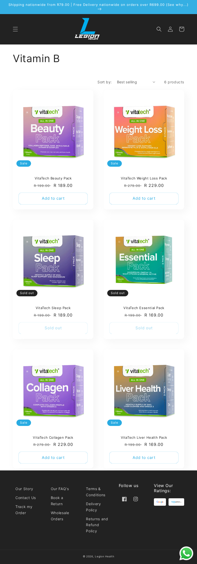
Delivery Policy (93, 507)
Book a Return (57, 500)
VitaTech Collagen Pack (53, 437)
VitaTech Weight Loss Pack (144, 178)
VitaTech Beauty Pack (53, 178)
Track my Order (24, 509)
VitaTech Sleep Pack (53, 308)
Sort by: (104, 82)
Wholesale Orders (60, 516)
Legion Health (104, 556)
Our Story (24, 489)
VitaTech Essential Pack (143, 308)
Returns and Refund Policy (97, 525)
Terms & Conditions (95, 492)
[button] (15, 29)
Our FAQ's (60, 489)
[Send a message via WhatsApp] (186, 553)
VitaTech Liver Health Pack (144, 437)
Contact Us (25, 497)
